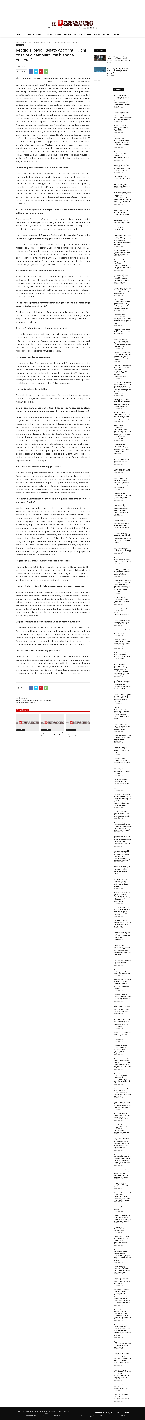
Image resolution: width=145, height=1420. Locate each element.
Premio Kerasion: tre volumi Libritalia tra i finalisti (121, 461)
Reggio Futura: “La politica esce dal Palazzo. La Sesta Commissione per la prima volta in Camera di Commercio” (122, 1314)
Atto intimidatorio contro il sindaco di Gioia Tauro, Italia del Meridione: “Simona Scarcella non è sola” (122, 1173)
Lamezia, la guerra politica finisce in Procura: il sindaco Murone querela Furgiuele (120, 1049)
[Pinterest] (41, 71)
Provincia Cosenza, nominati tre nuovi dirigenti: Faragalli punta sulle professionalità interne (122, 882)
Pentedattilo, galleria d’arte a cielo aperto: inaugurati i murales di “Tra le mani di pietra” (121, 211)
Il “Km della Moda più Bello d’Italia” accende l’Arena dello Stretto (122, 252)
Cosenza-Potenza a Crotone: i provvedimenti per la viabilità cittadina (121, 1397)
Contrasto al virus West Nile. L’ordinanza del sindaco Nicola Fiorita (122, 1386)
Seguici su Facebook (121, 1413)
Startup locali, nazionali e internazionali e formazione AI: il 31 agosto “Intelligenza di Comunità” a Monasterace (122, 897)
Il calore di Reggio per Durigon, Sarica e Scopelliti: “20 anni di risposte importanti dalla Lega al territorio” (118, 59)
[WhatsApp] (46, 71)
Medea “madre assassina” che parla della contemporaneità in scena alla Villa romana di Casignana (122, 523)
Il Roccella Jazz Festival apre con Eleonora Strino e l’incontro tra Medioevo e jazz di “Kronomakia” (122, 1036)
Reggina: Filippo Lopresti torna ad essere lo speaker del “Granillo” (122, 770)
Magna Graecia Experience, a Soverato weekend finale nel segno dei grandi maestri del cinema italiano (122, 509)
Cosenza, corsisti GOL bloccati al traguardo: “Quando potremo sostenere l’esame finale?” (122, 869)
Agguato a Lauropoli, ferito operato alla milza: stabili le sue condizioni (122, 971)
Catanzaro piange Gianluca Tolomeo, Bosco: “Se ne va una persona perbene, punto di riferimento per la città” (122, 784)
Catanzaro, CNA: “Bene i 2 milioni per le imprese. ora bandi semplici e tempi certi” (122, 923)
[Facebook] (31, 71)
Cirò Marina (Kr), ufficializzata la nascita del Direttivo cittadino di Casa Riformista (122, 1269)
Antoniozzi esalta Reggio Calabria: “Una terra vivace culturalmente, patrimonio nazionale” (122, 1128)
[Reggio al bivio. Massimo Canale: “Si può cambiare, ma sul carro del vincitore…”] (52, 722)
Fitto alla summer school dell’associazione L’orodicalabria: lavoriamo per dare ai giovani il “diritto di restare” (122, 1374)
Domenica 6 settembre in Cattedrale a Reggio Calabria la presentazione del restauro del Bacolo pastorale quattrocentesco (122, 371)
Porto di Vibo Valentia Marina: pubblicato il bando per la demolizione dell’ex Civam (122, 1240)
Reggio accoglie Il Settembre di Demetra (122, 185)
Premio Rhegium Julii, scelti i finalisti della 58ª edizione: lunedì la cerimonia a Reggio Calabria (122, 911)
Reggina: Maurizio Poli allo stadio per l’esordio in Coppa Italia (122, 631)
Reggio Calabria (93, 1416)
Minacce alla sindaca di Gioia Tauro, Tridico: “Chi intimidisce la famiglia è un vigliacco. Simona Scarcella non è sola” (122, 416)
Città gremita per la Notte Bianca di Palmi (122, 177)
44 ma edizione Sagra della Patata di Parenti (122, 470)
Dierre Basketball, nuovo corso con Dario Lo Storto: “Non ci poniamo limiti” (122, 726)
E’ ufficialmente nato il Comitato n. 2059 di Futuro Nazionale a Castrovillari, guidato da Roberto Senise (122, 684)
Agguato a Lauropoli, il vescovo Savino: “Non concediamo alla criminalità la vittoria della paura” (122, 1022)
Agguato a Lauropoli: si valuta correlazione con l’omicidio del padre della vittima (122, 1344)
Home (18, 42)
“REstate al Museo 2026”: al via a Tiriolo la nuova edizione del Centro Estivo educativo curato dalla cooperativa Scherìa (122, 537)
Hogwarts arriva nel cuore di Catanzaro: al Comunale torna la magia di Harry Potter (122, 1116)
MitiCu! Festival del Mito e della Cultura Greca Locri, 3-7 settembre (122, 622)
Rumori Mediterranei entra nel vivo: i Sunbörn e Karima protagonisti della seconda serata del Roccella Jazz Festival (123, 115)
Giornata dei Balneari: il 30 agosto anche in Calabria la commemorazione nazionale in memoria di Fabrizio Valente (122, 264)
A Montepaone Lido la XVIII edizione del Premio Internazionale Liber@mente (122, 655)
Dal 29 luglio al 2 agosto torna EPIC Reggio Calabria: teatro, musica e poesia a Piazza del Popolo (117, 71)
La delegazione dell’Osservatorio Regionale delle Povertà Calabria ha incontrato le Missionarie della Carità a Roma (123, 319)
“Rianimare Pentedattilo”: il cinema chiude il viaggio (122, 1229)
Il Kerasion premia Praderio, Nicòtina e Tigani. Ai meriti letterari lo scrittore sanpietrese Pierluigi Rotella (122, 342)
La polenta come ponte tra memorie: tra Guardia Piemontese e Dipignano (122, 738)
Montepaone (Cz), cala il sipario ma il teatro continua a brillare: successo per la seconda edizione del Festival (122, 984)
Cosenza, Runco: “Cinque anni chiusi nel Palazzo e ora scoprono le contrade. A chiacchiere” (122, 643)
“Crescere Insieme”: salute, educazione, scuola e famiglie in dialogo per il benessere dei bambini (122, 1092)
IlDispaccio (83, 1416)
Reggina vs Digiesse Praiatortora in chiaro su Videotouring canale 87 (122, 550)
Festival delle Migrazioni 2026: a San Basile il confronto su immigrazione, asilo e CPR (122, 155)
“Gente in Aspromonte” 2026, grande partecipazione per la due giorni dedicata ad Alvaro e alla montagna (122, 1196)
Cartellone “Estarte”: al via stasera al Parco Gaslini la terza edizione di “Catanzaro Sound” (122, 1218)
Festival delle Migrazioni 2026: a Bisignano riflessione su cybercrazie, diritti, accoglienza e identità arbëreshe (122, 1078)
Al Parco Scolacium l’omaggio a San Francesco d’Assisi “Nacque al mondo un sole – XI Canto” (121, 278)
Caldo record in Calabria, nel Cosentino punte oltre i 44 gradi (122, 962)
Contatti (98, 1413)
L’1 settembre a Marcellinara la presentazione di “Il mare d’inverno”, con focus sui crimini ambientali (121, 448)
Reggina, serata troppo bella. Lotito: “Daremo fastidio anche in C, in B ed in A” (122, 749)
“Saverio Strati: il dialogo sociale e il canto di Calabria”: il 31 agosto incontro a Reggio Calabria (122, 697)
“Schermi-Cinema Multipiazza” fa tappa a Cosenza (122, 1185)
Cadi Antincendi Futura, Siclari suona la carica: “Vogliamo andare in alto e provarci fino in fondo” (122, 1104)
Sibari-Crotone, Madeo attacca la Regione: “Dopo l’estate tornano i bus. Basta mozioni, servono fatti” (122, 1009)
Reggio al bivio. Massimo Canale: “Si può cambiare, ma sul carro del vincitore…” (52, 735)
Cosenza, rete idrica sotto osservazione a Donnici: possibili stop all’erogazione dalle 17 (122, 814)
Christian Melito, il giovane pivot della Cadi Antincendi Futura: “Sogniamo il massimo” (122, 496)
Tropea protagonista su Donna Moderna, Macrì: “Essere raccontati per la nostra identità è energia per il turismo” (123, 826)
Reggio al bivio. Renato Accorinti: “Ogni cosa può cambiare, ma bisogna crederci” (26, 735)
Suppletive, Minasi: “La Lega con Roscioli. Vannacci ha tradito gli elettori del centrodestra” (122, 935)
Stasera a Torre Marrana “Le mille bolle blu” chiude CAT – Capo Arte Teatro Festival (122, 290)
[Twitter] (36, 71)
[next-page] (20, 742)
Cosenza (110, 1416)
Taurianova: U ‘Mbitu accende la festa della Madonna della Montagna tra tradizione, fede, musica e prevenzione (122, 224)
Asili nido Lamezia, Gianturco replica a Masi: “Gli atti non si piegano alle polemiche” (122, 997)
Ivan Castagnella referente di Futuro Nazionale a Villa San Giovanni (121, 600)
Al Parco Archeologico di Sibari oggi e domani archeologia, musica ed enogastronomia (122, 572)
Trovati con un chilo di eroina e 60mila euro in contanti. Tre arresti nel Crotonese (122, 560)
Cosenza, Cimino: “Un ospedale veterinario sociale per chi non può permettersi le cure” (122, 167)
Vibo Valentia (125, 1416)
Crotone (117, 1416)
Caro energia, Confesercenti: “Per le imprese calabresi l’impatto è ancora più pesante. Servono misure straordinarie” (122, 304)
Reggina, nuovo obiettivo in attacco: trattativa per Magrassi (122, 760)
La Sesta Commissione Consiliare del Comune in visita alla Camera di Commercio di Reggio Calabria (122, 356)
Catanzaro (103, 1416)
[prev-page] (17, 742)
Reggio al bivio (25, 42)
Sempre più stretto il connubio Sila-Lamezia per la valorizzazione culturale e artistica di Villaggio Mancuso (122, 402)
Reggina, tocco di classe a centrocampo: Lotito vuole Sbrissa (123, 331)
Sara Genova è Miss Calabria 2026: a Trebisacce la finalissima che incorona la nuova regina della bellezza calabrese (122, 141)
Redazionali (100, 51)
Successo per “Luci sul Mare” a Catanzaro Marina (122, 1207)
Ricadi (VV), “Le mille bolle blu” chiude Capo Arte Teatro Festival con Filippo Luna (123, 1280)
